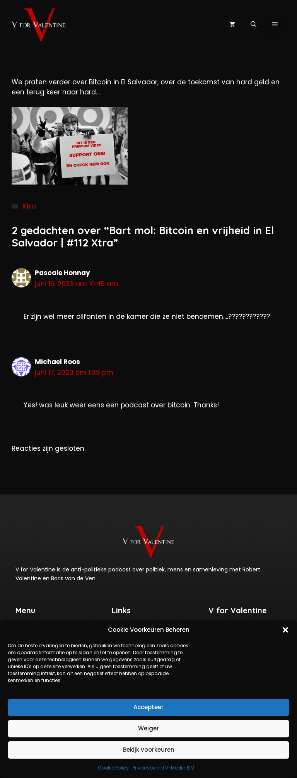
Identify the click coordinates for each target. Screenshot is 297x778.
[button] (285, 630)
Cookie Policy (113, 767)
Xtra (29, 206)
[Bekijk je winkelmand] (232, 24)
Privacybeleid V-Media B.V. (164, 767)
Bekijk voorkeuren (148, 750)
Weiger (148, 728)
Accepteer (148, 707)
